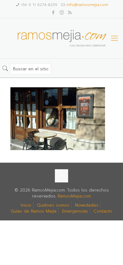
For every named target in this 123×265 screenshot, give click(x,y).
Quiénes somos (53, 205)
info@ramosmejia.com (87, 5)
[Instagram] (61, 12)
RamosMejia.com (74, 196)
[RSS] (70, 12)
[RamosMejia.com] (61, 38)
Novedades (86, 205)
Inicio (26, 205)
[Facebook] (53, 12)
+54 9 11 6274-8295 (39, 5)
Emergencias (75, 211)
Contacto (103, 211)
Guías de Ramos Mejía (33, 211)
